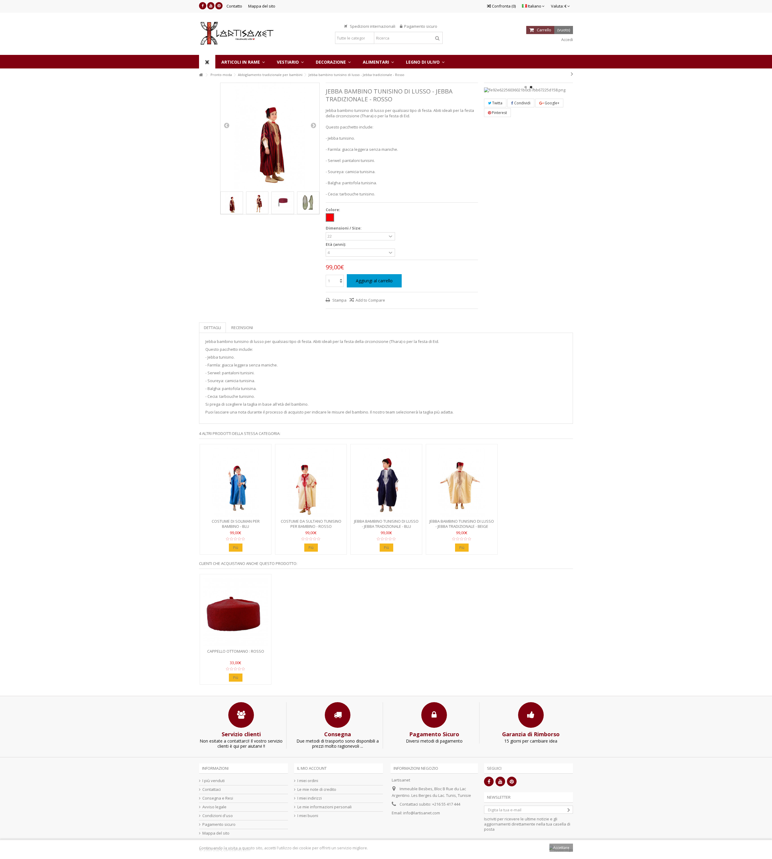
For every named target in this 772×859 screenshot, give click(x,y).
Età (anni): (336, 244)
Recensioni (242, 327)
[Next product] (572, 74)
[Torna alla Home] (201, 75)
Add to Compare (370, 300)
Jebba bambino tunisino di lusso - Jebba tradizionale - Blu (386, 523)
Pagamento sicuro (219, 824)
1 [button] (525, 87)
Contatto (234, 6)
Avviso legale (214, 807)
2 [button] (531, 87)
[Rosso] (330, 217)
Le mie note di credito (316, 789)
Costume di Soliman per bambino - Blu (236, 523)
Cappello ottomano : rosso (235, 651)
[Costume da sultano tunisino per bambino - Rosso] (311, 482)
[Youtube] (210, 5)
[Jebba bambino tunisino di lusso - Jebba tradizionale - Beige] (462, 482)
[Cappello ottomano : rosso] (235, 612)
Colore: (333, 209)
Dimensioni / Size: (344, 228)
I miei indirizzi (309, 798)
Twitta (496, 103)
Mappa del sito (261, 6)
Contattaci (211, 789)
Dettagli (212, 327)
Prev (226, 125)
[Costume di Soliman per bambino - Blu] (235, 482)
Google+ (551, 103)
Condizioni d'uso (217, 815)
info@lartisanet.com (421, 813)
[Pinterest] (219, 5)
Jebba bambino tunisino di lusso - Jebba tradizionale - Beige (461, 523)
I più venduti (213, 780)
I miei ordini (307, 780)
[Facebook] (202, 5)
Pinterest (499, 112)
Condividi (521, 103)
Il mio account (312, 768)
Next (313, 125)
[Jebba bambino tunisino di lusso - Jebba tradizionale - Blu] (386, 482)
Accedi (566, 39)
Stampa (338, 300)
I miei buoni (307, 815)
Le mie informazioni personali (324, 807)
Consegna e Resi (217, 798)
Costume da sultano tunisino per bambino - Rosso (311, 523)
